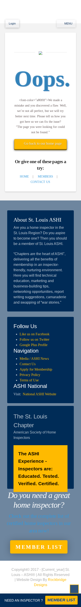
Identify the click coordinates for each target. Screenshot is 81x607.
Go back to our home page (43, 143)
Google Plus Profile (33, 345)
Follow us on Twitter (34, 339)
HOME (24, 176)
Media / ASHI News (34, 358)
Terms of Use (29, 380)
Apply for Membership (36, 369)
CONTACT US (40, 182)
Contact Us (28, 364)
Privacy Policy (30, 375)
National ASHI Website (39, 394)
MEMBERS (45, 176)
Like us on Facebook (35, 334)
